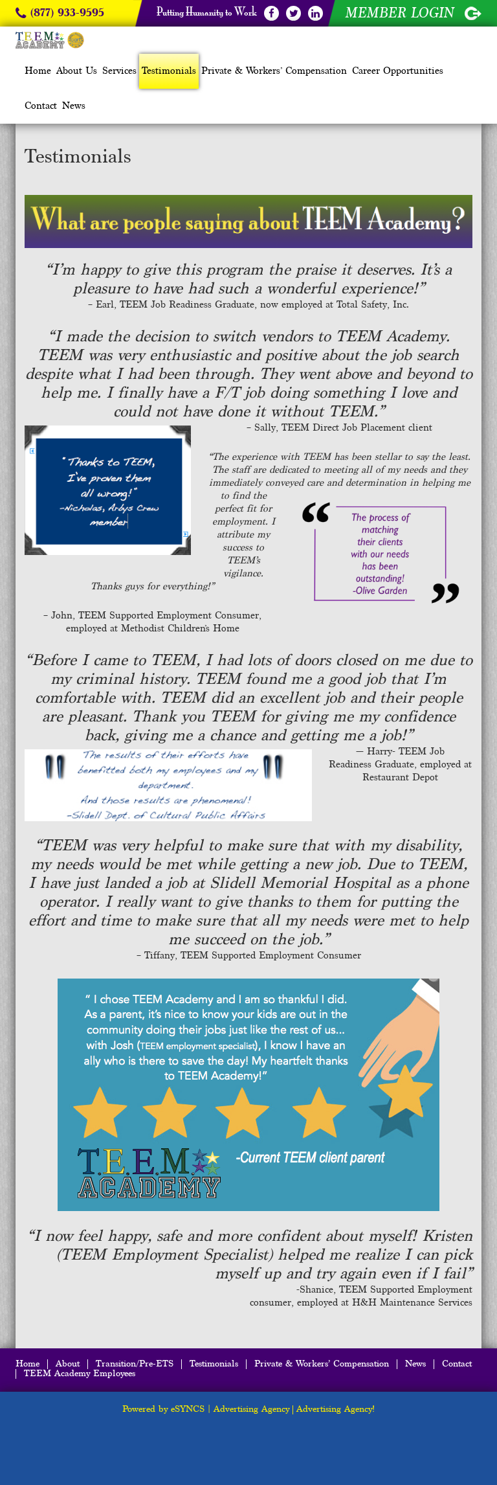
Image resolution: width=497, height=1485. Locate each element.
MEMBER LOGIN (401, 13)
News (73, 106)
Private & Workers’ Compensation (274, 71)
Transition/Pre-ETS (134, 1364)
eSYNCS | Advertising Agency (230, 1409)
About (68, 1364)
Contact (41, 106)
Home (38, 71)
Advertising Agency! (335, 1409)
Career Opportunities (397, 71)
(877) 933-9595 (65, 13)
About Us (76, 71)
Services (119, 71)
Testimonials (169, 71)
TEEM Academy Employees (79, 1373)
